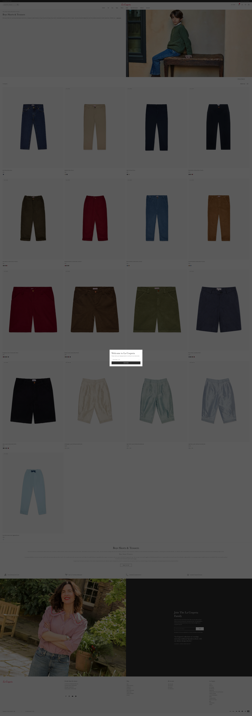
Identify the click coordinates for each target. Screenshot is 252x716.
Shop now (126, 362)
